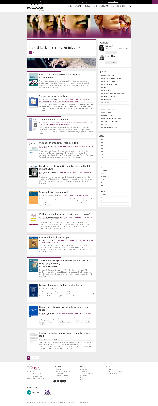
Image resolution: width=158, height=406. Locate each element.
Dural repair (85, 240)
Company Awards (87, 380)
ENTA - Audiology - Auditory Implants (111, 78)
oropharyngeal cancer (76, 172)
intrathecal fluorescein (56, 124)
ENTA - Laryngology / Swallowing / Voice (112, 93)
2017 (102, 167)
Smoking (41, 174)
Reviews (87, 6)
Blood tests (64, 217)
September (104, 176)
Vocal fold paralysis (45, 219)
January (103, 194)
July (102, 182)
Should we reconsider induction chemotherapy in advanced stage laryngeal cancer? (64, 334)
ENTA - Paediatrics (106, 106)
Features (69, 6)
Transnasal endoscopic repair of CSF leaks (53, 119)
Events (95, 6)
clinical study (43, 101)
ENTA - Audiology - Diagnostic (109, 81)
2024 (102, 145)
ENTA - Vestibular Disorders (109, 127)
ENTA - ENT (103, 87)
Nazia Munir (109, 45)
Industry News (103, 6)
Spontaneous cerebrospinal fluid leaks (69, 240)
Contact (84, 376)
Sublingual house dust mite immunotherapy (54, 96)
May (102, 185)
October (103, 173)
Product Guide (121, 6)
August (103, 179)
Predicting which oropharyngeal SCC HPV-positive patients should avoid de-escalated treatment (65, 167)
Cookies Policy (113, 2)
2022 (102, 151)
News (112, 6)
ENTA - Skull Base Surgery (108, 115)
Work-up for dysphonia (58, 219)
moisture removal (84, 195)
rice (91, 195)
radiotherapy (88, 172)
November (104, 170)
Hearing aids (62, 195)
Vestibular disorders (64, 146)
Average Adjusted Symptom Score (79, 99)
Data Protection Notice (63, 371)
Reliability (74, 146)
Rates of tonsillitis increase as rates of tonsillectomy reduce (59, 74)
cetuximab (60, 172)
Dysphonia (72, 217)
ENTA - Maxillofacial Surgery (109, 96)
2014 (102, 204)
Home (31, 43)
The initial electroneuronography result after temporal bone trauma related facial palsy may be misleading (65, 262)
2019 (102, 161)
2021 (102, 155)
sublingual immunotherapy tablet (68, 101)
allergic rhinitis (64, 99)
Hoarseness (78, 217)
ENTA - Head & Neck (106, 90)
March (103, 191)
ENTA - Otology (105, 103)
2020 (102, 158)
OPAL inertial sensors (83, 146)
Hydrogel (47, 242)
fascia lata (66, 124)
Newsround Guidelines (116, 371)
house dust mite (52, 101)
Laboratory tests (88, 217)
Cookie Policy (60, 369)
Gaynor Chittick (110, 56)
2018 (102, 164)
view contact (111, 52)
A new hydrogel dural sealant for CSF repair (54, 237)
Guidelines (112, 369)
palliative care (83, 313)
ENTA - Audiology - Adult (107, 75)
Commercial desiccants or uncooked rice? (53, 192)
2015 (102, 201)
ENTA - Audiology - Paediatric (109, 84)
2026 (102, 139)
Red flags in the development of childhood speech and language (61, 285)
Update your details (88, 373)
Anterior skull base (62, 123)
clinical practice (73, 313)
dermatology (54, 242)
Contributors (86, 378)
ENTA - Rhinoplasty (106, 112)
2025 (102, 142)
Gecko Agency (83, 402)
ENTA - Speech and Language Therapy (111, 118)
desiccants (69, 195)
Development (79, 6)
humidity (76, 195)
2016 (102, 198)
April (102, 188)
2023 (102, 148)
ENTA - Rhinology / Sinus (107, 109)
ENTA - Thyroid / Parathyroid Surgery (111, 121)
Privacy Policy (60, 373)
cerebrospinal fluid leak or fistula (78, 123)
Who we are (86, 369)
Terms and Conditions (62, 376)
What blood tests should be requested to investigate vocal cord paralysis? (64, 213)
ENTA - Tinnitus (105, 124)
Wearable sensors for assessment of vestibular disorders (58, 142)
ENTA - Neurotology (106, 99)
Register (84, 371)
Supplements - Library (115, 373)
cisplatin (66, 172)
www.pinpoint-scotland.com (35, 378)
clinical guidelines (62, 313)
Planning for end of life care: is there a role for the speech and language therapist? (63, 308)
